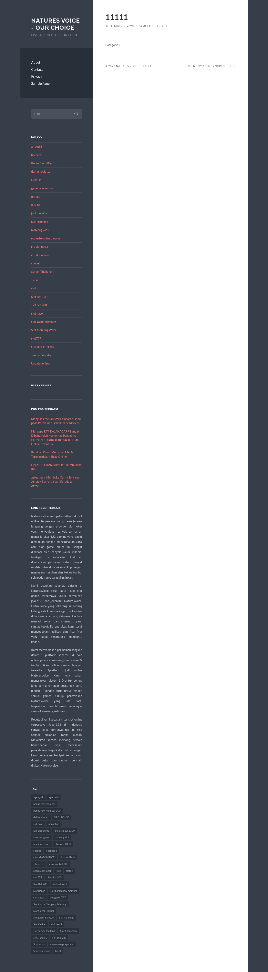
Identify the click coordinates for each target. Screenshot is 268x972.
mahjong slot (62, 837)
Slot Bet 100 (39, 296)
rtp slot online (40, 255)
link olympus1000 (65, 830)
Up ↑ (232, 66)
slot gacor (37, 313)
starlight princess (42, 346)
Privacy (36, 76)
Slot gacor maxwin (43, 917)
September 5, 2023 (119, 26)
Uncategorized (40, 363)
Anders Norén (214, 66)
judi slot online (41, 830)
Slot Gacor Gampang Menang (50, 904)
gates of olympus (42, 188)
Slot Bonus (39, 890)
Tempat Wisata (41, 355)
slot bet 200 (39, 305)
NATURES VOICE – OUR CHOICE (137, 66)
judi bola (38, 824)
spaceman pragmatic (62, 944)
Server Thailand (41, 271)
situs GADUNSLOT (44, 857)
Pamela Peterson (153, 26)
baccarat (37, 155)
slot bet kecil (60, 884)
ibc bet (35, 196)
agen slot (54, 797)
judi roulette (39, 213)
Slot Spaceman (68, 930)
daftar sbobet (40, 817)
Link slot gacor (41, 837)
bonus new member (44, 803)
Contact (37, 69)
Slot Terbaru (40, 937)
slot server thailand (44, 930)
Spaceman (39, 944)
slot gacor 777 (58, 897)
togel (58, 951)
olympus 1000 (63, 844)
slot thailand (59, 937)
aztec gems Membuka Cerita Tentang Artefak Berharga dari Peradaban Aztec (55, 482)
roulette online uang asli (46, 238)
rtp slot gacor (39, 246)
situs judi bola (67, 857)
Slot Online (39, 924)
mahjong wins (40, 230)
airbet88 (37, 146)
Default (36, 180)
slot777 (36, 338)
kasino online (39, 221)
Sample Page (40, 83)
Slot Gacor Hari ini (43, 910)
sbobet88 (51, 850)
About (35, 62)
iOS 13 (35, 205)
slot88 (69, 870)
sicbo (34, 280)
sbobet (35, 263)
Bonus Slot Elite (41, 163)
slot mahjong (66, 917)
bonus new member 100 (47, 810)
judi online (53, 824)
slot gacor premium (43, 321)
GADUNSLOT (61, 817)
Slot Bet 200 (40, 884)
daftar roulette (40, 171)
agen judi (38, 797)
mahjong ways (41, 844)
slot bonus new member (63, 890)
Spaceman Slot (41, 951)
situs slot (38, 864)
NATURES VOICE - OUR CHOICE (55, 24)
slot (33, 288)
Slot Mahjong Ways (43, 330)
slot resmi (56, 924)
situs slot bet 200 (58, 864)
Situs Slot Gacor (42, 870)
